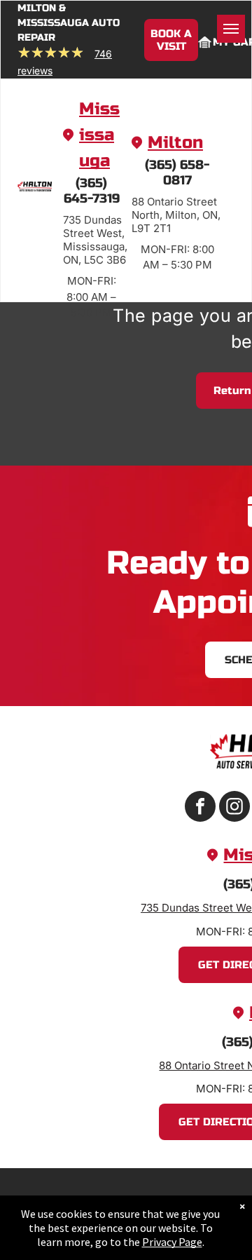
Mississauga (99, 135)
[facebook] (200, 808)
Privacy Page (172, 1242)
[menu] (231, 29)
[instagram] (234, 808)
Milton (175, 143)
